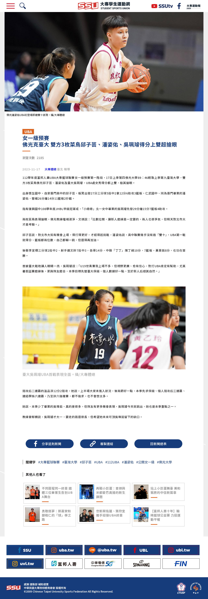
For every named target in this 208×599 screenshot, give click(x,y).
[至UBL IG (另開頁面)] (181, 550)
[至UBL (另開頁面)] (142, 550)
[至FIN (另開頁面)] (181, 563)
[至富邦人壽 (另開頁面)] (64, 563)
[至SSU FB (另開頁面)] (25, 550)
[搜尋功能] (23, 6)
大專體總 (50, 169)
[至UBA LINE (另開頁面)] (103, 550)
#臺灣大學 (69, 462)
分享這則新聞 (51, 443)
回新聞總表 (158, 443)
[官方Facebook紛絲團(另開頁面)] (179, 6)
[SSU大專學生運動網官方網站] (104, 6)
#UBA (98, 462)
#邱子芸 (85, 462)
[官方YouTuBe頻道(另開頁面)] (162, 6)
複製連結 (106, 443)
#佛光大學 (164, 462)
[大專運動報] (193, 6)
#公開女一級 (145, 462)
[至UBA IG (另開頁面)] (64, 550)
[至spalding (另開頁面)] (142, 563)
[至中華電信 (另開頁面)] (103, 563)
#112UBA (112, 462)
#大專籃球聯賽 (49, 462)
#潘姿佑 (128, 462)
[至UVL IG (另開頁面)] (25, 563)
